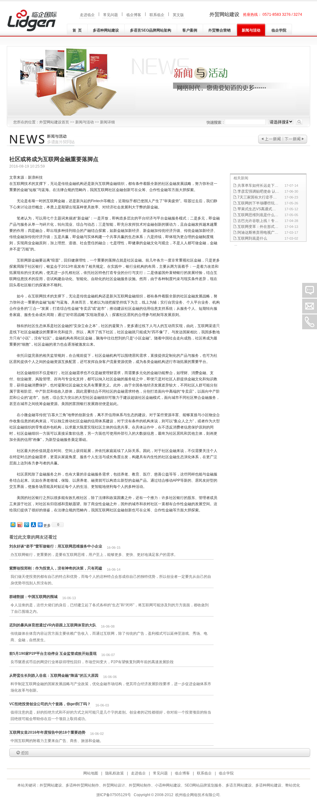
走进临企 (87, 15)
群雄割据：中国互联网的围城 (33, 597)
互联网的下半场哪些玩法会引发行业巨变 (258, 203)
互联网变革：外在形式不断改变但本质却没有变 (258, 226)
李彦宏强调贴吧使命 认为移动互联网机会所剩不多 (258, 191)
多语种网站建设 (106, 30)
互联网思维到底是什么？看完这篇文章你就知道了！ (258, 215)
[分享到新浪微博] (19, 524)
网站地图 (90, 773)
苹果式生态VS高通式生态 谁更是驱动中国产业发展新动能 (258, 209)
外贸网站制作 (140, 785)
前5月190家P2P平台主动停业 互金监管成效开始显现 (53, 653)
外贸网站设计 (114, 785)
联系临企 (157, 15)
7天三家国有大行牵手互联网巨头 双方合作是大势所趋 (258, 197)
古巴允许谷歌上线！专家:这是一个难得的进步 (258, 221)
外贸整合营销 (219, 30)
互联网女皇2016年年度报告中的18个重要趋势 (47, 732)
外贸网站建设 (224, 14)
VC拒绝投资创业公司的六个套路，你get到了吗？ (50, 704)
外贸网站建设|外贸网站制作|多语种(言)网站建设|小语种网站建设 (32, 20)
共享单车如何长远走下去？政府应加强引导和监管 (258, 185)
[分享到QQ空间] (12, 524)
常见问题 (110, 15)
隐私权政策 (114, 773)
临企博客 (133, 15)
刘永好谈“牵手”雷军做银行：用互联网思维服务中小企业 (55, 546)
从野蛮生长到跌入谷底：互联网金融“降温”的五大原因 (53, 675)
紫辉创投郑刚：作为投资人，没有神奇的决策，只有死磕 (55, 568)
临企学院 (278, 30)
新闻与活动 (251, 30)
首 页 (77, 30)
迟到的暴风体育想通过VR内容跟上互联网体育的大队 (52, 625)
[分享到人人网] (33, 524)
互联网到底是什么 (252, 238)
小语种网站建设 (168, 785)
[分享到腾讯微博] (26, 524)
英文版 (178, 15)
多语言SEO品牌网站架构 (150, 30)
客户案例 (189, 30)
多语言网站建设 (239, 785)
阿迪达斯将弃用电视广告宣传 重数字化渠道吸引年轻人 (258, 232)
